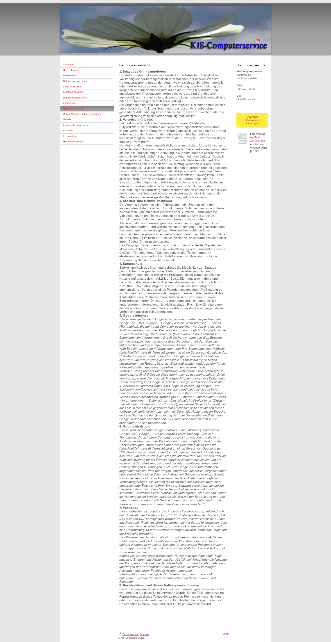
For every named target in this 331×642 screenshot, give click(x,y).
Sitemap (144, 634)
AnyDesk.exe (257, 140)
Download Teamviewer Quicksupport (252, 120)
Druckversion (130, 634)
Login (226, 633)
